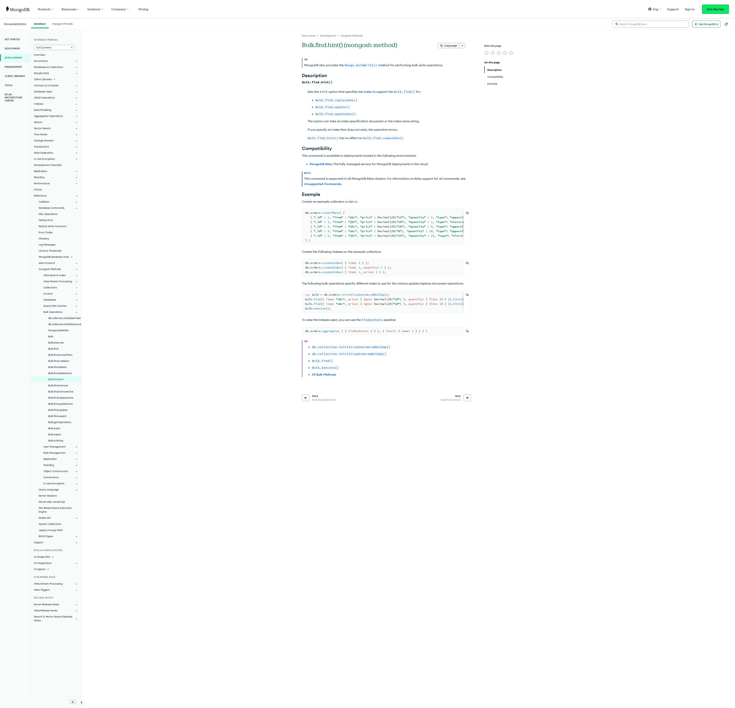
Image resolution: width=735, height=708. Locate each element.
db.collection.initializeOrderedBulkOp (64, 318)
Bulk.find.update (58, 409)
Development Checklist (48, 164)
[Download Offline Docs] (73, 702)
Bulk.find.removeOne (60, 391)
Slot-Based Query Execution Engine (55, 509)
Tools (8, 85)
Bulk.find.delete (57, 367)
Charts (38, 189)
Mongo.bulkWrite (58, 330)
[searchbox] (650, 24)
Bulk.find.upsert (57, 416)
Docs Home (309, 35)
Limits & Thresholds (50, 250)
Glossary (44, 238)
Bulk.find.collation (58, 360)
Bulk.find (53, 348)
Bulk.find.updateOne (60, 403)
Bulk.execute (56, 342)
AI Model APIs (42, 556)
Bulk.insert (54, 428)
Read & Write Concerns (52, 226)
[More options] (462, 45)
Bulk (50, 336)
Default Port (46, 220)
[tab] (40, 23)
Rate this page (492, 45)
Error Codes (46, 232)
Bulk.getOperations (59, 422)
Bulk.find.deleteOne (60, 373)
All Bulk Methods (324, 374)
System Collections (50, 523)
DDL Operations (48, 213)
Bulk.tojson (54, 434)
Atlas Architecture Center (13, 97)
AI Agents (39, 569)
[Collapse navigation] (81, 702)
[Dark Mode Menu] (726, 24)
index (368, 92)
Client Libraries (15, 76)
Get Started (715, 9)
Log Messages (47, 244)
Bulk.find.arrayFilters (60, 354)
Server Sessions (48, 495)
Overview (39, 54)
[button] (654, 9)
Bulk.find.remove (58, 385)
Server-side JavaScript (52, 501)
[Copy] (467, 212)
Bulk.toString (55, 440)
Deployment (12, 48)
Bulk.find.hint (56, 379)
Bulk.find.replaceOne (60, 397)
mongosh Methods (352, 35)
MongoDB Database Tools (54, 256)
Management (13, 66)
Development (328, 35)
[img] (486, 53)
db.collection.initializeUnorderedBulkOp (64, 324)
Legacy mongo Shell (51, 530)
